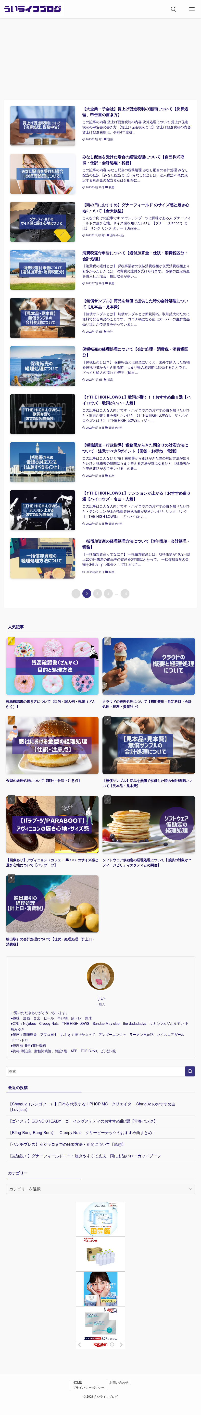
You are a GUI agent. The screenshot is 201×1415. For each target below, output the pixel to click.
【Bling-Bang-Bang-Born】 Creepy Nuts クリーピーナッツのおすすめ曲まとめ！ (82, 1132)
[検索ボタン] (173, 9)
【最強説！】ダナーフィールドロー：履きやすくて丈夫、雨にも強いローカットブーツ (84, 1156)
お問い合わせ (118, 1382)
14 (125, 593)
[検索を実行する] (190, 1071)
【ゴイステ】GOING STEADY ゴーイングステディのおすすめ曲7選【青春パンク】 (85, 1121)
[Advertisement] (100, 55)
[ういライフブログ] (34, 9)
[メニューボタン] (192, 9)
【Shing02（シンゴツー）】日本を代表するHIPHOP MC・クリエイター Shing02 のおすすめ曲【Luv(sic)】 (92, 1106)
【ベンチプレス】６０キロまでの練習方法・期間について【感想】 (67, 1144)
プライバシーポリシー (88, 1387)
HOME (77, 1382)
